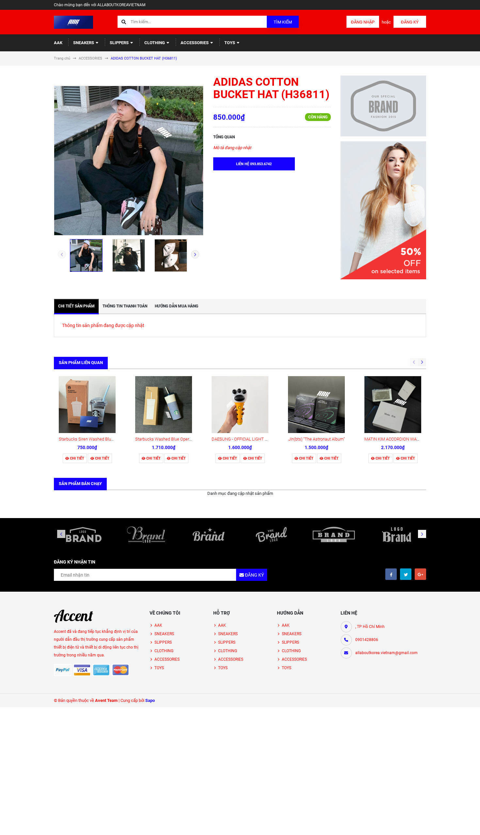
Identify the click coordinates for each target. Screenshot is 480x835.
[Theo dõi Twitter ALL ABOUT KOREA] (405, 574)
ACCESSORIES (195, 42)
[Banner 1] (383, 105)
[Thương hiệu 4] (271, 534)
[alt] (396, 534)
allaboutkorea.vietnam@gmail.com (386, 653)
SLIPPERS (120, 42)
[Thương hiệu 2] (146, 534)
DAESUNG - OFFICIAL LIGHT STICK (244, 439)
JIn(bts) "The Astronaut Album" (316, 439)
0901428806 (366, 639)
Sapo (150, 700)
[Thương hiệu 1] (83, 534)
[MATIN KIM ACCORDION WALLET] (392, 404)
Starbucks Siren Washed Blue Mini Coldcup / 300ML (106, 439)
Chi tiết (76, 458)
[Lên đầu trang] (452, 823)
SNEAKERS (84, 42)
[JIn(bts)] (316, 404)
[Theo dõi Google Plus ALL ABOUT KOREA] (420, 574)
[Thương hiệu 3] (208, 534)
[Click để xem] (128, 160)
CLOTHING (155, 42)
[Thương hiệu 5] (334, 534)
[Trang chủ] (73, 21)
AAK (58, 42)
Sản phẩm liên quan (81, 362)
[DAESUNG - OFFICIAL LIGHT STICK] (240, 404)
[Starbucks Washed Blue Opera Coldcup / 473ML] (163, 404)
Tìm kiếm (283, 22)
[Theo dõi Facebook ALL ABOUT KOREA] (391, 574)
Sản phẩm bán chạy (80, 483)
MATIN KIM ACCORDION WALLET (395, 439)
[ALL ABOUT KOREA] (73, 616)
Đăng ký (410, 22)
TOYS (230, 42)
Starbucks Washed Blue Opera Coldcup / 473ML (179, 439)
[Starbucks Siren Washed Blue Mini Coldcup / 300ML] (87, 404)
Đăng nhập (363, 22)
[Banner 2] (383, 210)
